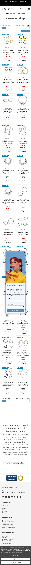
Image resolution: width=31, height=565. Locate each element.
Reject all (15, 559)
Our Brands (6, 507)
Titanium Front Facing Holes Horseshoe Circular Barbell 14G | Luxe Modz (8, 233)
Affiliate (5, 511)
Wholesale (5, 508)
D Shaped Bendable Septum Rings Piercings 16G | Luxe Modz (8, 112)
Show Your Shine (7, 545)
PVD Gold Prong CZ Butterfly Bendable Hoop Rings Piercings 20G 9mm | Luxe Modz (8, 51)
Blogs (4, 512)
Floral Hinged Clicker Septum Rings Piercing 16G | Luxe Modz (8, 202)
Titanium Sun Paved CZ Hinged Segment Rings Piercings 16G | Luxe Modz (22, 82)
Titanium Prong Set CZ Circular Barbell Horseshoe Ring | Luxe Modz (8, 385)
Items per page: (20, 25)
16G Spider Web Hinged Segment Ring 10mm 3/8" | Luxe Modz (23, 324)
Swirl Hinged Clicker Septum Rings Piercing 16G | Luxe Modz (23, 172)
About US (5, 505)
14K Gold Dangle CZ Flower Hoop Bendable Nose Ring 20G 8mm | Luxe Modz (8, 324)
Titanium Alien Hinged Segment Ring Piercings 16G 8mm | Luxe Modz (23, 112)
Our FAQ (5, 537)
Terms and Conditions (8, 521)
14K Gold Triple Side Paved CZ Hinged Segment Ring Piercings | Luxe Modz (23, 142)
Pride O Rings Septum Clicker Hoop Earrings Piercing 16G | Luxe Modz (23, 51)
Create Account (7, 540)
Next (4, 27)
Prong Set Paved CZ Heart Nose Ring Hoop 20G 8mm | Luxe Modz (23, 353)
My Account (6, 542)
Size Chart (5, 536)
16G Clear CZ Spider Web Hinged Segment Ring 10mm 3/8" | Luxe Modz (8, 354)
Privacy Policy (6, 520)
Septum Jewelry (16, 462)
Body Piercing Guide (8, 543)
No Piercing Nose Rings (17, 464)
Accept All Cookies (15, 562)
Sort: (17, 28)
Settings (15, 555)
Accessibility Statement (9, 527)
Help (4, 509)
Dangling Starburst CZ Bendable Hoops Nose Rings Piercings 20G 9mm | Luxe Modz (8, 142)
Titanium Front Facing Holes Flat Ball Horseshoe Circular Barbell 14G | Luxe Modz (23, 204)
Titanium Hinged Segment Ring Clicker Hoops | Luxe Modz (23, 384)
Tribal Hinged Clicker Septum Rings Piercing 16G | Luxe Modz (8, 172)
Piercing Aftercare (8, 539)
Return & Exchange (8, 524)
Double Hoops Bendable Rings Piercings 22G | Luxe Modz (8, 82)
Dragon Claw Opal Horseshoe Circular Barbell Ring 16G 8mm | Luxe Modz (23, 233)
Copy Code (21, 4)
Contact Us (6, 526)
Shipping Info (6, 523)
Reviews (5, 535)
